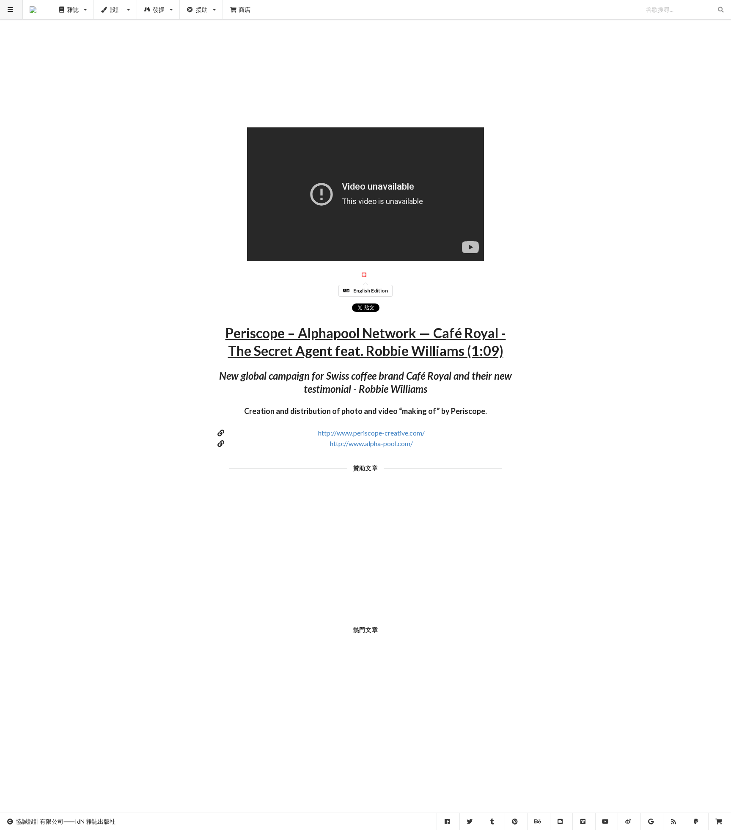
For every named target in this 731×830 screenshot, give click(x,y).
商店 (244, 9)
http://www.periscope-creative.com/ (371, 433)
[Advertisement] (365, 59)
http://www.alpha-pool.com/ (371, 443)
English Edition (370, 290)
